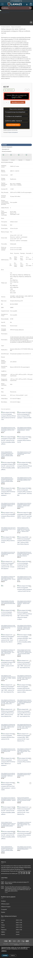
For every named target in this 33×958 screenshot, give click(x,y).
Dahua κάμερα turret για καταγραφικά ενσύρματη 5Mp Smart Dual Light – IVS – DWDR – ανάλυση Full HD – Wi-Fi (8, 677)
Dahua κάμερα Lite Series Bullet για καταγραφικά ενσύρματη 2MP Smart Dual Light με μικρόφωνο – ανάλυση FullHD (8, 799)
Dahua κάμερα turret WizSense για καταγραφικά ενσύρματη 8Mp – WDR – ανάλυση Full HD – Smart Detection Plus (24, 750)
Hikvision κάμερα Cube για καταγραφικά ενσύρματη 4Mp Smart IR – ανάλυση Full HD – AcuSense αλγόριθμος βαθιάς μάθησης (8, 824)
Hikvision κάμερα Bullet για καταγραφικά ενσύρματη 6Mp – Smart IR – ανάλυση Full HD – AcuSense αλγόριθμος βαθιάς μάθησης (7, 454)
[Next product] (26, 90)
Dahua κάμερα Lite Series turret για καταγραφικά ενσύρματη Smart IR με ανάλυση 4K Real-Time (8, 627)
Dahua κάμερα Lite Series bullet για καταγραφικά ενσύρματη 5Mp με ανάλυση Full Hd (24, 774)
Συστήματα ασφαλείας (5, 26)
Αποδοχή (5, 955)
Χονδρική (3, 901)
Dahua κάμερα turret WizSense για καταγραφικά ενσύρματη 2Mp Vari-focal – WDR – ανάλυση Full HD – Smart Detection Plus (8, 726)
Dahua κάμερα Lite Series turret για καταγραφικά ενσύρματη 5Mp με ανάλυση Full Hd (24, 453)
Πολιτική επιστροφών (13, 943)
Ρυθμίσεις (13, 955)
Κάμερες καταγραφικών (16, 26)
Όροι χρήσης (6, 943)
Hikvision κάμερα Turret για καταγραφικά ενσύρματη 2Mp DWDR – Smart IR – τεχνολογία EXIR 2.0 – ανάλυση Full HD (23, 529)
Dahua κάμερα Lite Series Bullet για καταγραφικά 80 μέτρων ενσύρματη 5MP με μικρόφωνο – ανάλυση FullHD (24, 429)
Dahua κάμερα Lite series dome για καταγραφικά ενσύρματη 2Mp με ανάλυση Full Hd (8, 553)
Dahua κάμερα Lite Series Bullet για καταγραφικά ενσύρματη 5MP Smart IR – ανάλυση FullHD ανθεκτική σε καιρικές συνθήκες (24, 701)
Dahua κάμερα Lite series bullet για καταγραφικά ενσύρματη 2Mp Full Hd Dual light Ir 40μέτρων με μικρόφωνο (8, 505)
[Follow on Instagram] (21, 873)
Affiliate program (5, 903)
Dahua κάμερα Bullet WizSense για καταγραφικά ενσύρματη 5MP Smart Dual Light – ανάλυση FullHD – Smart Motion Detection (24, 554)
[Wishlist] (31, 22)
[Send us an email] (26, 873)
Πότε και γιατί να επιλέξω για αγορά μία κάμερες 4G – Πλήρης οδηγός (17, 882)
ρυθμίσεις (4, 951)
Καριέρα (3, 912)
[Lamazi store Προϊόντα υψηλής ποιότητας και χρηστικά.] (15, 4)
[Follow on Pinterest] (29, 873)
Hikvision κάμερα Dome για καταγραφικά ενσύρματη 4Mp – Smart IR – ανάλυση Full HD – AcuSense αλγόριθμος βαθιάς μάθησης (7, 480)
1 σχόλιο (9, 892)
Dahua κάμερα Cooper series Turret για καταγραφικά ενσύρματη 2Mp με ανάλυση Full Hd (8, 529)
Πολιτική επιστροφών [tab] (6, 151)
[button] (2, 4)
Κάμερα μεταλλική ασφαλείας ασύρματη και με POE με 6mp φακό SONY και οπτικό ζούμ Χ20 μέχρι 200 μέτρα (24, 799)
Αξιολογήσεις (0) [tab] (5, 149)
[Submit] (30, 7)
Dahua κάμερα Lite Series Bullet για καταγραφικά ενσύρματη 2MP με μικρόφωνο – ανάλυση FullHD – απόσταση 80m (24, 505)
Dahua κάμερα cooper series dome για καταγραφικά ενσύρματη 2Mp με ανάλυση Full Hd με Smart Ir (24, 848)
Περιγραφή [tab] (4, 144)
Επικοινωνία (16, 944)
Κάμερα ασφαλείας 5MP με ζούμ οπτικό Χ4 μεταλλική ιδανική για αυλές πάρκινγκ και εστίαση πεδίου (8, 602)
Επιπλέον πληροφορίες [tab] (7, 147)
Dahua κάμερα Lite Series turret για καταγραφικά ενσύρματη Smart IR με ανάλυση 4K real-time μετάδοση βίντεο (24, 578)
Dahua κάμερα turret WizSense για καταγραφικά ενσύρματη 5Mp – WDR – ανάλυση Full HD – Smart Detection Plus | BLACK (8, 651)
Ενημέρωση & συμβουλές (24, 943)
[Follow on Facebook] (19, 873)
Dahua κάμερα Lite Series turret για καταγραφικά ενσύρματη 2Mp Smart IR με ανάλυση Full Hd (8, 750)
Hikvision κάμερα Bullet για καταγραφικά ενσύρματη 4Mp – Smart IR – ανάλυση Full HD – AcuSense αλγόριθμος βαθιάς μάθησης (7, 849)
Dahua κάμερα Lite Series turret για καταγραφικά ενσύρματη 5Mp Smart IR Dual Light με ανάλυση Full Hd (24, 479)
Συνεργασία (4, 909)
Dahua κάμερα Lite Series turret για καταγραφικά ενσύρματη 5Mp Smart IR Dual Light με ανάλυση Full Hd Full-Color (8, 429)
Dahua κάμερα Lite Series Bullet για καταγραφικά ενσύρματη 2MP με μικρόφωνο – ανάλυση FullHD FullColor (24, 603)
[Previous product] (28, 90)
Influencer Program (5, 906)
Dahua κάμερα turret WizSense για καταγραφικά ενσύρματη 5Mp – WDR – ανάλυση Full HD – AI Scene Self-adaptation (8, 578)
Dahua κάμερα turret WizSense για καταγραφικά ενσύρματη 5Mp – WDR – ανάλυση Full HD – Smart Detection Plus (24, 824)
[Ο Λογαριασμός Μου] (27, 4)
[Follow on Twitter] (24, 873)
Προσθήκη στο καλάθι (18, 102)
